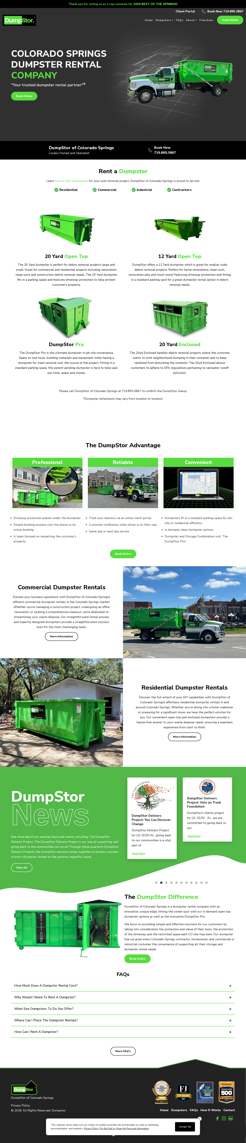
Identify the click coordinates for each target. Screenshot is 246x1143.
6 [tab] (179, 882)
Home (164, 1110)
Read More (138, 836)
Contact (229, 1110)
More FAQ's (123, 1051)
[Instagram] (224, 1118)
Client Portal (185, 11)
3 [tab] (164, 882)
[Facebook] (217, 1118)
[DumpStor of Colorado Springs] (19, 20)
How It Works (210, 1110)
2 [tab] (159, 882)
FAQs (194, 1110)
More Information (61, 636)
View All (21, 867)
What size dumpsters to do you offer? (43, 1009)
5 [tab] (174, 882)
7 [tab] (184, 882)
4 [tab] (169, 882)
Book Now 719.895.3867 (225, 11)
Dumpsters (179, 1110)
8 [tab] (189, 882)
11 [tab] (205, 882)
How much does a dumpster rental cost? (46, 985)
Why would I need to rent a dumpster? (45, 997)
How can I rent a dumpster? (36, 1032)
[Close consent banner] (200, 1119)
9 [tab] (194, 882)
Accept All (185, 1126)
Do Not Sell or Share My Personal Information (124, 1128)
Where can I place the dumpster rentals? (46, 1020)
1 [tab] (154, 882)
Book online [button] (230, 20)
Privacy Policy (20, 1105)
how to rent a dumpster (71, 181)
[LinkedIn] (230, 1118)
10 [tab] (199, 882)
